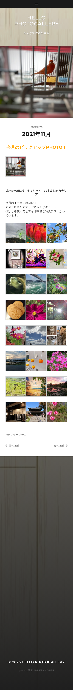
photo (22, 434)
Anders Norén (43, 670)
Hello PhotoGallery (36, 21)
